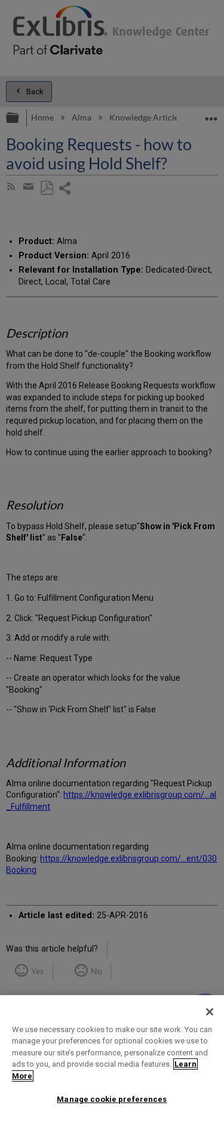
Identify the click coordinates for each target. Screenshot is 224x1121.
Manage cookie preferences (112, 1099)
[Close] (210, 1012)
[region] (112, 1058)
